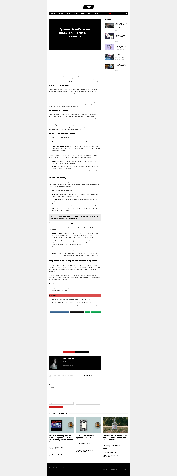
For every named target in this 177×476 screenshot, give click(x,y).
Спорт (104, 13)
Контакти (125, 467)
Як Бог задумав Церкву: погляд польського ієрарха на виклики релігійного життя (84, 450)
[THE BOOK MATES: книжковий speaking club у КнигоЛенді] (109, 47)
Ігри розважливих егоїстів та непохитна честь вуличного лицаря (83, 443)
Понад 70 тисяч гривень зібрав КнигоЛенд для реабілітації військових (120, 56)
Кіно (89, 13)
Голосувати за (70, 352)
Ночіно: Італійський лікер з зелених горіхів (63, 376)
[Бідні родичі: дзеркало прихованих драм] (88, 425)
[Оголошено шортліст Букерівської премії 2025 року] (109, 66)
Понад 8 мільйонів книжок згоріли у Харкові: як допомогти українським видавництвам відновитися (121, 25)
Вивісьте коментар (56, 407)
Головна (51, 16)
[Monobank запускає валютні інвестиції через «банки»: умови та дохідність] (109, 36)
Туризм (75, 13)
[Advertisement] (75, 63)
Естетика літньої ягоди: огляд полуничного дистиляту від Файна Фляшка (115, 438)
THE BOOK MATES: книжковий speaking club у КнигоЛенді (121, 46)
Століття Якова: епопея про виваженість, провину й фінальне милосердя (56, 454)
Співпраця (118, 467)
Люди (68, 13)
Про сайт (111, 467)
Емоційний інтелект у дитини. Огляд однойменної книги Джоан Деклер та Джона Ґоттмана (86, 377)
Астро (96, 13)
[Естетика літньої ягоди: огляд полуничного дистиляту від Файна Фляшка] (115, 425)
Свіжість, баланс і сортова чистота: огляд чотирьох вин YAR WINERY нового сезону (57, 447)
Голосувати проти (83, 352)
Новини (53, 13)
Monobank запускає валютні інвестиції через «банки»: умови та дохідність (120, 36)
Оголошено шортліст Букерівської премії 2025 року (120, 66)
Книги (83, 13)
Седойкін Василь (68, 358)
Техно (61, 13)
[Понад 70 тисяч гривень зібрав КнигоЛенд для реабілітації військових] (109, 57)
